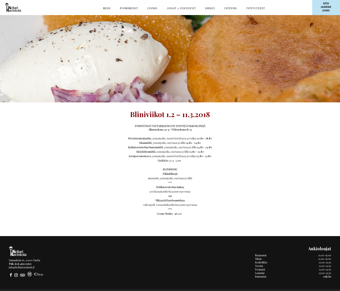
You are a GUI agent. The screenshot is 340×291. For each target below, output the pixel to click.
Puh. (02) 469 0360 (20, 263)
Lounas (152, 8)
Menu (107, 8)
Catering (230, 8)
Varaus (210, 8)
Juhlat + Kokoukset (181, 8)
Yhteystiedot (255, 8)
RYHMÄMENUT (129, 8)
